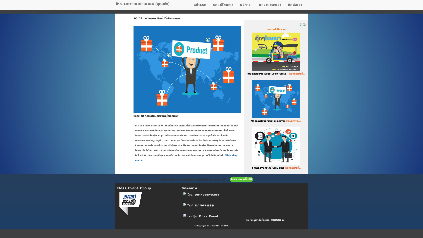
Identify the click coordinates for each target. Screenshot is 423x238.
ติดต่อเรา (295, 5)
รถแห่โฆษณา (223, 5)
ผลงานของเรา (270, 5)
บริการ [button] (245, 5)
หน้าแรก (200, 5)
